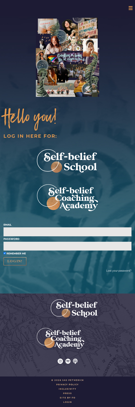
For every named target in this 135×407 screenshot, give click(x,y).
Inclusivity (67, 389)
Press (67, 393)
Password (12, 239)
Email (8, 224)
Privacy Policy (67, 384)
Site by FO (67, 397)
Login (67, 402)
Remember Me (16, 253)
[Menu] (130, 8)
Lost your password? (118, 270)
